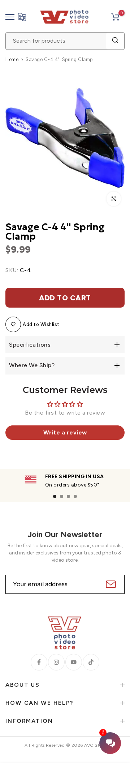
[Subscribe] (110, 584)
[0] (115, 17)
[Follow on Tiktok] (91, 662)
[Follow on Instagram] (56, 662)
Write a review (65, 432)
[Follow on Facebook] (39, 662)
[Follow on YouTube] (73, 662)
